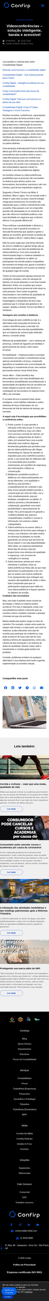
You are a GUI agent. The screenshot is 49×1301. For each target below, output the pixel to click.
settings (28, 1292)
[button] (42, 5)
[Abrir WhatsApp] (42, 1294)
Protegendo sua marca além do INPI (20, 968)
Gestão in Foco (27, 44)
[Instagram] (20, 1224)
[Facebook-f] (11, 1224)
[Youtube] (37, 1224)
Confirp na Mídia (12, 44)
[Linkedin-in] (29, 1224)
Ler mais (11, 809)
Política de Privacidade (24, 1265)
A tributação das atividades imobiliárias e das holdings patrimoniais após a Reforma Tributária (23, 910)
